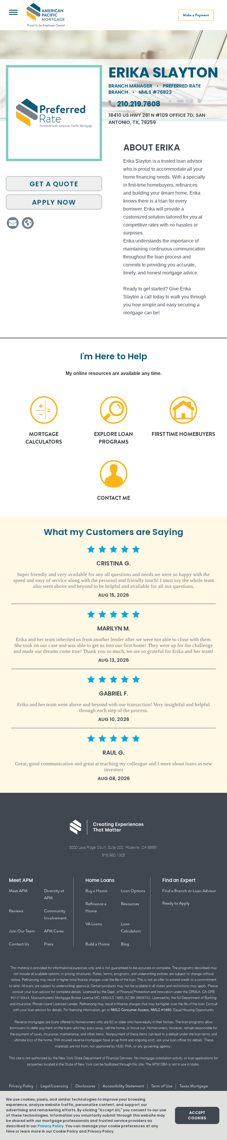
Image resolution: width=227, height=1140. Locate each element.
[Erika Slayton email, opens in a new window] (13, 223)
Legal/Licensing (54, 1086)
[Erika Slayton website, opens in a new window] (28, 223)
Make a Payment (196, 14)
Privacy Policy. (51, 1125)
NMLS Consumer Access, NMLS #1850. (141, 1010)
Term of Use (162, 1086)
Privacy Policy (21, 1086)
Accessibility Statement (124, 1086)
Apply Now (54, 202)
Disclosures (85, 1086)
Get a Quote (54, 184)
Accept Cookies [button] (197, 1115)
